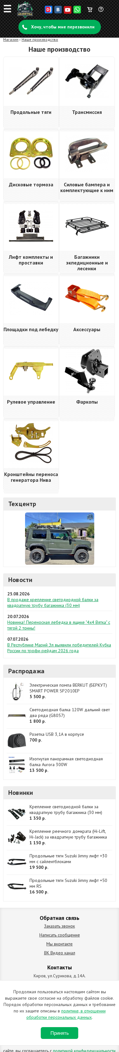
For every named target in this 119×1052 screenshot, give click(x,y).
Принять (59, 1033)
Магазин (10, 39)
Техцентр (22, 504)
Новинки (20, 792)
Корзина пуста (89, 8)
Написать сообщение (59, 935)
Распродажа (26, 671)
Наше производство (40, 39)
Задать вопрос (101, 11)
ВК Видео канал (59, 953)
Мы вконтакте (59, 944)
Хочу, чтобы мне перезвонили (63, 27)
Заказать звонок (59, 926)
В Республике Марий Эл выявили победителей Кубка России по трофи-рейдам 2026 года (59, 647)
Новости (20, 580)
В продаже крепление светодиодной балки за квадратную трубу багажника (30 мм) (52, 602)
